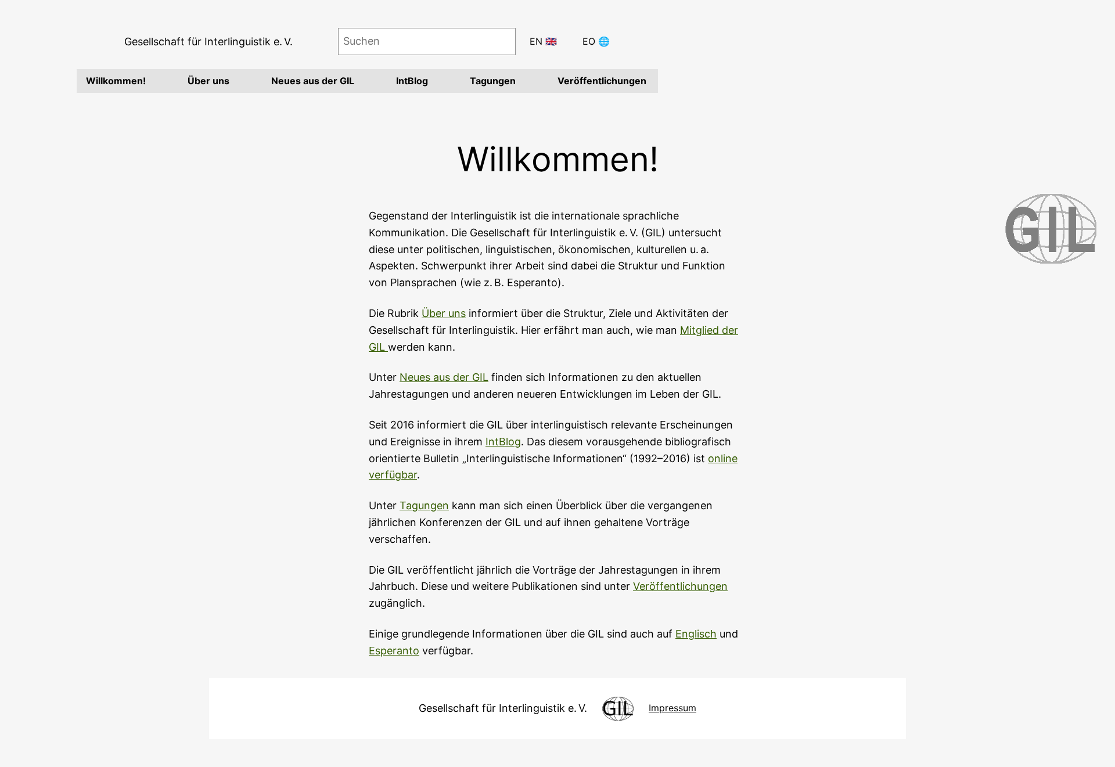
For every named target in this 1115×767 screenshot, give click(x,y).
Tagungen (424, 505)
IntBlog (503, 441)
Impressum (672, 708)
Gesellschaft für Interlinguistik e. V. (208, 41)
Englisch (696, 634)
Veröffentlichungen (680, 586)
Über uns (444, 313)
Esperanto (394, 650)
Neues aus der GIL (444, 377)
